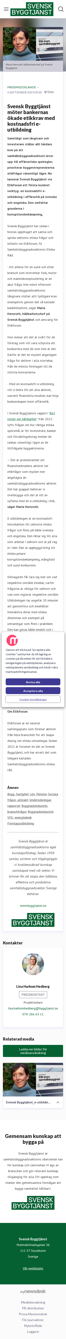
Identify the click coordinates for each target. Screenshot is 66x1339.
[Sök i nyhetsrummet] (61, 9)
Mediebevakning (33, 1302)
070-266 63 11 (33, 1014)
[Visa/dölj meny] (6, 9)
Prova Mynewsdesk (33, 1314)
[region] (33, 669)
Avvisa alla (33, 682)
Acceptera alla (33, 691)
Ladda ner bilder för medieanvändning (33, 1051)
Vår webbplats (33, 1268)
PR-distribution (33, 1308)
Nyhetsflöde (33, 1326)
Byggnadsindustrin (41, 812)
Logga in (33, 1331)
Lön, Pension (38, 794)
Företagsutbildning (20, 823)
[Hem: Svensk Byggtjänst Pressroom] (31, 9)
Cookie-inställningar (33, 699)
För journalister (33, 1320)
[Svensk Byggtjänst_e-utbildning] (33, 1080)
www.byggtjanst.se (33, 905)
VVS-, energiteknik (19, 817)
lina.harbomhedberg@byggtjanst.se (33, 1008)
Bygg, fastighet (18, 794)
